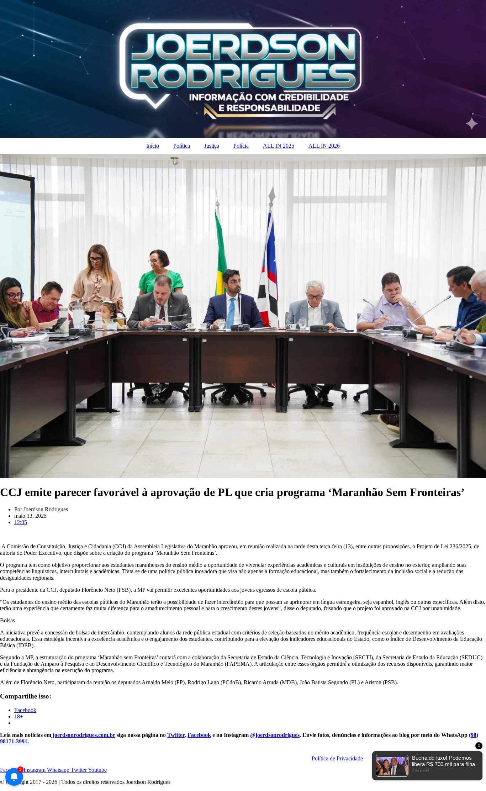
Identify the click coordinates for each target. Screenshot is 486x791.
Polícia (241, 146)
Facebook (199, 735)
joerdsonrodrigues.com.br (83, 735)
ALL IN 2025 (278, 146)
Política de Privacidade (337, 758)
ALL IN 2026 (324, 146)
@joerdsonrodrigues (275, 735)
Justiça (211, 146)
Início (152, 146)
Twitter (176, 735)
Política (181, 146)
